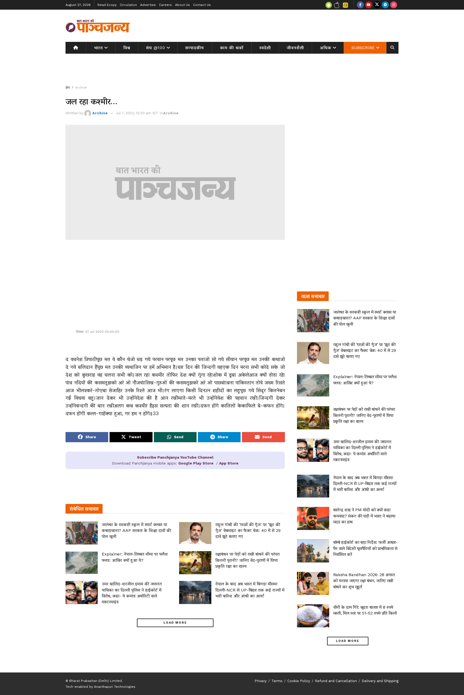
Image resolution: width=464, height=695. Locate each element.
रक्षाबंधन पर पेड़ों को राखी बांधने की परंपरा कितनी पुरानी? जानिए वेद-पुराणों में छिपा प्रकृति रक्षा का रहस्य (247, 560)
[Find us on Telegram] (385, 5)
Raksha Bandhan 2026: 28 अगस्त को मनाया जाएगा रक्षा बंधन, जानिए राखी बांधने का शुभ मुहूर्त (364, 580)
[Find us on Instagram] (393, 5)
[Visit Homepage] (98, 26)
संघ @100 (155, 47)
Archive (81, 87)
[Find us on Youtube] (368, 5)
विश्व (126, 47)
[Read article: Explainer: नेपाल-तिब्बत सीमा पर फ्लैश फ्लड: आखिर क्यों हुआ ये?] (82, 562)
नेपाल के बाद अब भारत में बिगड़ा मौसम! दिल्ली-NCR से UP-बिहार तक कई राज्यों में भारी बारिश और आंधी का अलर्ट (249, 589)
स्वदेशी (265, 47)
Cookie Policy (298, 681)
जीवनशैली (295, 47)
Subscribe (363, 47)
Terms (276, 681)
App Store (228, 463)
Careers (165, 5)
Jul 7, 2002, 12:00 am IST (137, 113)
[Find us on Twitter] (377, 5)
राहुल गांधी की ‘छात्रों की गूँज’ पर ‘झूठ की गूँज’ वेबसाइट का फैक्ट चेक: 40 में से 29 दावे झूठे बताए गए (248, 530)
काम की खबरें (232, 47)
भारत (98, 47)
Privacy (261, 681)
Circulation (128, 5)
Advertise (148, 5)
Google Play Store (195, 463)
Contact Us (202, 5)
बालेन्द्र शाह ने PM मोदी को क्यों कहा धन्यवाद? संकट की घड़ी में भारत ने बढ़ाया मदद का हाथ (364, 515)
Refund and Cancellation (336, 681)
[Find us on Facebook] (360, 5)
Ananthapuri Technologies (114, 687)
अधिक (325, 47)
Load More (175, 622)
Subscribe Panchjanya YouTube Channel (175, 457)
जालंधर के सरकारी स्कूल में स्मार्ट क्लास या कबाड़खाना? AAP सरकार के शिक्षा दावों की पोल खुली (136, 530)
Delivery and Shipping (380, 681)
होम (68, 87)
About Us (182, 5)
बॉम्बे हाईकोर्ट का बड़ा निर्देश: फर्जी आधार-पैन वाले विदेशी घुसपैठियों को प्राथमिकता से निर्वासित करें (365, 548)
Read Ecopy (107, 5)
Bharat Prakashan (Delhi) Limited (95, 681)
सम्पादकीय (194, 47)
